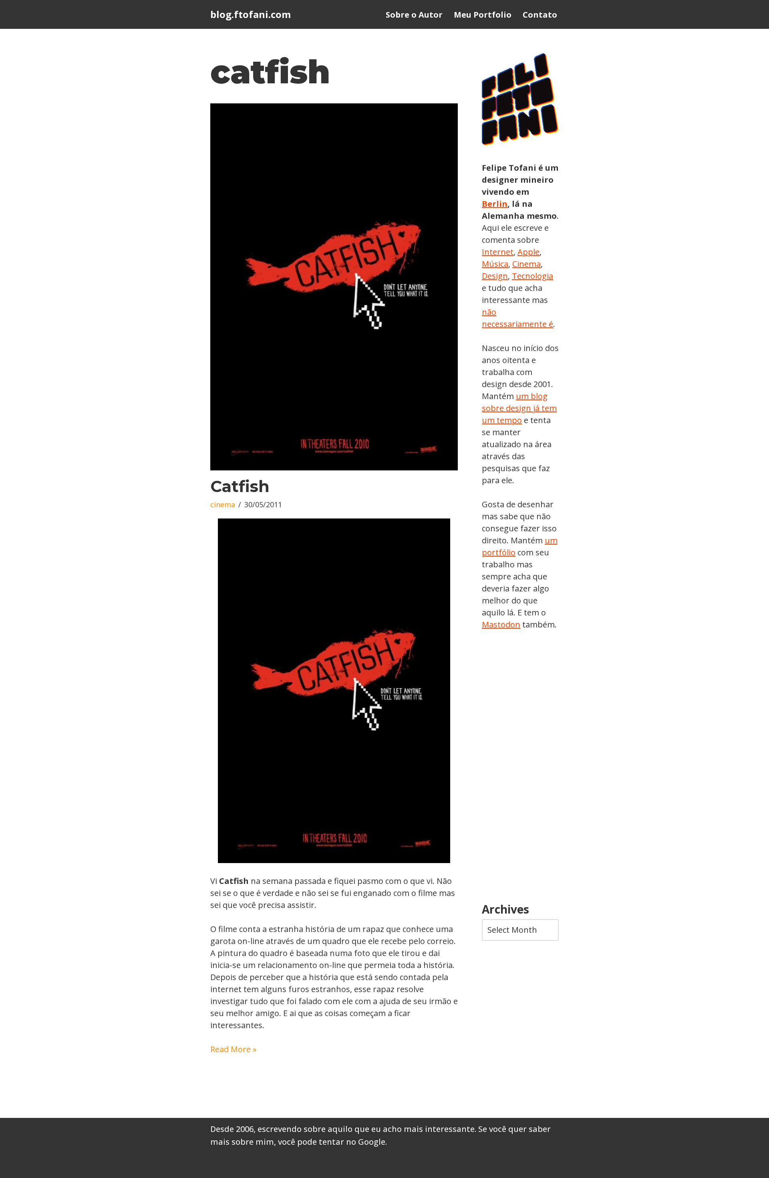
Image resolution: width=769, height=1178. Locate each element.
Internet (497, 251)
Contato (540, 14)
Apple (528, 251)
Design (495, 275)
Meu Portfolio (482, 14)
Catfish (240, 486)
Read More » (233, 1049)
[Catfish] (334, 286)
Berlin (494, 203)
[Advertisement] (520, 767)
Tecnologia (532, 275)
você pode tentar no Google (331, 1141)
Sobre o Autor (414, 14)
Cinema (526, 263)
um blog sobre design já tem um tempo (519, 408)
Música (495, 263)
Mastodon (501, 624)
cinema (222, 504)
